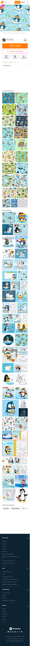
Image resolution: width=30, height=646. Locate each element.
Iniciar (23, 2)
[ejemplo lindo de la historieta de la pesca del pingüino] (7, 637)
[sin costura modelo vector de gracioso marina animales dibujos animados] (8, 97)
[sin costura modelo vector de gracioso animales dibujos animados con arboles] (9, 120)
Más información (6, 64)
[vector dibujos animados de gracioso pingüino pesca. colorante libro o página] (14, 529)
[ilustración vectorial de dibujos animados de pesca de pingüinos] (8, 448)
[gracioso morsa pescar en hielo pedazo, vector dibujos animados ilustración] (21, 460)
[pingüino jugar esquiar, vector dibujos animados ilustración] (8, 556)
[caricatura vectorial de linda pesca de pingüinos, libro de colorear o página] (9, 417)
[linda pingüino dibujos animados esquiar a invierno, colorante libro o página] (9, 611)
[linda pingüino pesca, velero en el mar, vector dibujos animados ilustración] (8, 542)
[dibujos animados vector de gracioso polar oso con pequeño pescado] (9, 393)
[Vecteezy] (2, 2)
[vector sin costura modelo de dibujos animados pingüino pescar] (20, 143)
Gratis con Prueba (15, 45)
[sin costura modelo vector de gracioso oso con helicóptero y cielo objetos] (20, 215)
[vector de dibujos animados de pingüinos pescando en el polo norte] (9, 301)
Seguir (25, 40)
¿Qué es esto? (15, 62)
